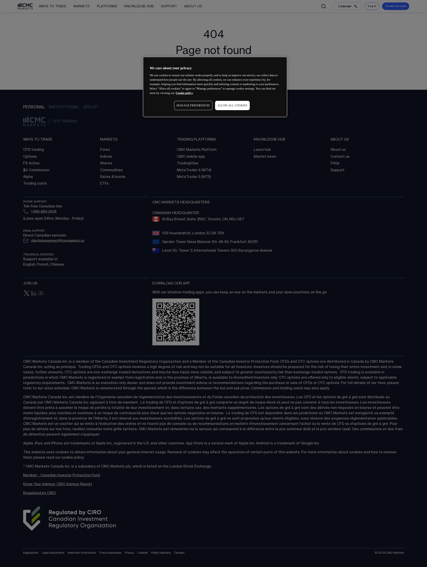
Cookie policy (184, 93)
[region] (215, 87)
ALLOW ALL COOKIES (232, 105)
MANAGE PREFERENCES (193, 105)
